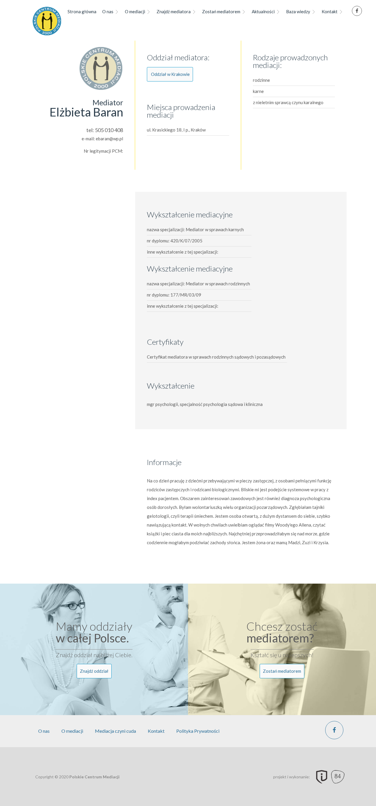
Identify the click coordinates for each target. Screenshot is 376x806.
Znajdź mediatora (174, 11)
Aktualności (263, 11)
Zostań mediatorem (221, 11)
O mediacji (135, 11)
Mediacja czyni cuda (115, 731)
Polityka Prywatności (197, 731)
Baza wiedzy (298, 11)
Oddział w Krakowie (170, 74)
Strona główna (82, 11)
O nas (107, 11)
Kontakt (330, 11)
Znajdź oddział (94, 671)
